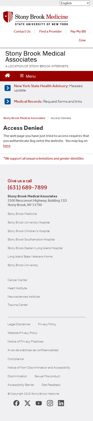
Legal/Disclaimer (19, 324)
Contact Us (22, 31)
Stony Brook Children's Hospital (29, 231)
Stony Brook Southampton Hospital (31, 239)
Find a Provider (50, 31)
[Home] (35, 19)
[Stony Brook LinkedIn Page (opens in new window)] (61, 402)
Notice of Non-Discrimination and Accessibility (39, 367)
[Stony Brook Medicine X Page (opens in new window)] (27, 402)
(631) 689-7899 (27, 187)
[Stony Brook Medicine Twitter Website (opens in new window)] (39, 402)
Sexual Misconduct (47, 376)
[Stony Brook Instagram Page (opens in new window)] (50, 402)
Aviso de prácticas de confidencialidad (33, 350)
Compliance (16, 359)
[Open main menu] (28, 76)
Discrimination (17, 376)
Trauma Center (18, 305)
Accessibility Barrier (21, 385)
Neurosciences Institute (24, 296)
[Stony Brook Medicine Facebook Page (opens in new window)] (16, 402)
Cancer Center (17, 280)
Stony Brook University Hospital (29, 222)
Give (82, 40)
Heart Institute (17, 288)
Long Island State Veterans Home (30, 256)
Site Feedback (51, 385)
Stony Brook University (23, 265)
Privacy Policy (47, 324)
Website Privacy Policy (22, 333)
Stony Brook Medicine (22, 214)
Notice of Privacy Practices (25, 341)
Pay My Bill (78, 31)
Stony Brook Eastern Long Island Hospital (35, 248)
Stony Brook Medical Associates (35, 56)
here (6, 146)
